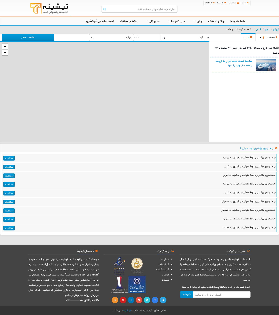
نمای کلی (154, 21)
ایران (199, 21)
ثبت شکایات (162, 270)
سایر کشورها (177, 21)
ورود (244, 3)
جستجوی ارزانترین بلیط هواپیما (256, 148)
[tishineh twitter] (147, 300)
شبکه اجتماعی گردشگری (100, 21)
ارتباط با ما (164, 264)
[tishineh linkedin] (131, 300)
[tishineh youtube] (123, 300)
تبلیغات (165, 280)
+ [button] (5, 46)
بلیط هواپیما (237, 21)
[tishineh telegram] (163, 300)
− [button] (5, 52)
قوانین (165, 275)
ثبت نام (232, 3)
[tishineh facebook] (155, 300)
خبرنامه (220, 3)
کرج (258, 29)
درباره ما (165, 259)
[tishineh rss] (115, 300)
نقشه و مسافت (128, 21)
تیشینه (127, 310)
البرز (267, 29)
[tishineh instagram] (139, 300)
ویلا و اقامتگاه (216, 21)
